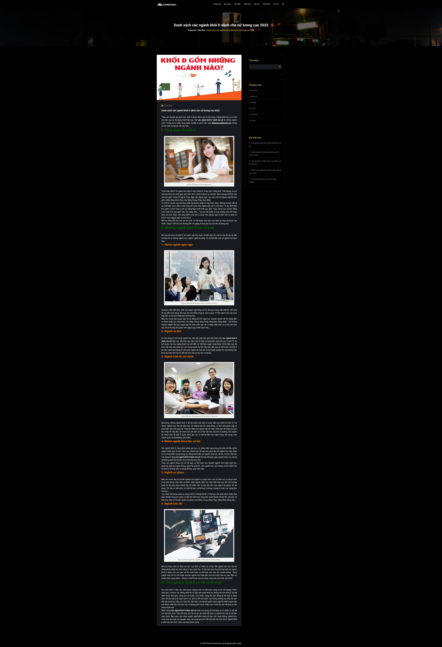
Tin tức (253, 121)
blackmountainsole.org (221, 123)
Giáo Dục (201, 30)
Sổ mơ (253, 108)
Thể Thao (254, 114)
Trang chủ (192, 30)
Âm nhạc (254, 90)
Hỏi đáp (253, 102)
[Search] (283, 4)
